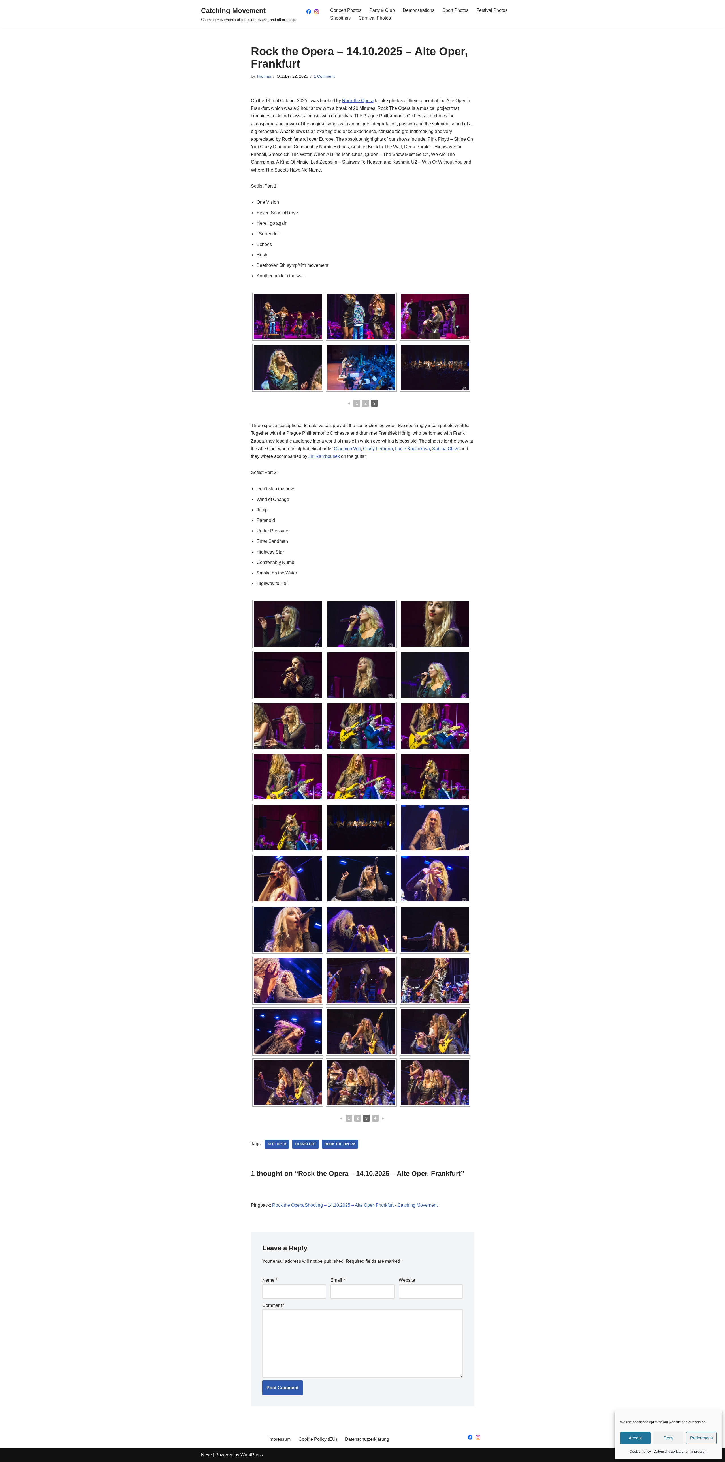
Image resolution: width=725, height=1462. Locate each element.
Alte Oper (276, 1144)
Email (337, 1280)
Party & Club (382, 10)
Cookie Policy (640, 1452)
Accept (635, 1437)
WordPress (251, 1454)
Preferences (701, 1437)
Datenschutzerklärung (671, 1452)
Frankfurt (305, 1144)
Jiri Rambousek (324, 456)
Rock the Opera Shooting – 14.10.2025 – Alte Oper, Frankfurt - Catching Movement (355, 1205)
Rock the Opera (358, 100)
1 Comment (324, 76)
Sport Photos (455, 10)
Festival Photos (492, 10)
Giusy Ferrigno (378, 448)
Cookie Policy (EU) (317, 1439)
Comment (273, 1305)
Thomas (263, 76)
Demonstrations (418, 10)
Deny (668, 1437)
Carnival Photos (375, 18)
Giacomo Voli (347, 448)
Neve (206, 1454)
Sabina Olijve (445, 448)
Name (269, 1280)
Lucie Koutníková (412, 448)
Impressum (698, 1452)
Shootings (340, 18)
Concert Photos (345, 10)
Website (407, 1280)
